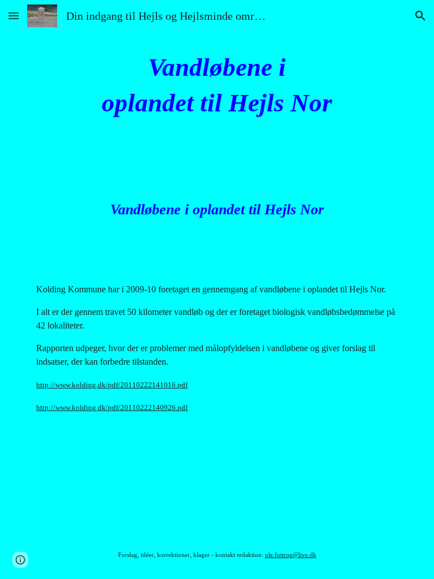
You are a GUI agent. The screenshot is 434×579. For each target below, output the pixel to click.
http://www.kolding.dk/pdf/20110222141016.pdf (112, 385)
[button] (13, 15)
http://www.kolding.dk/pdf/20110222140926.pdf (112, 407)
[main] (216, 85)
